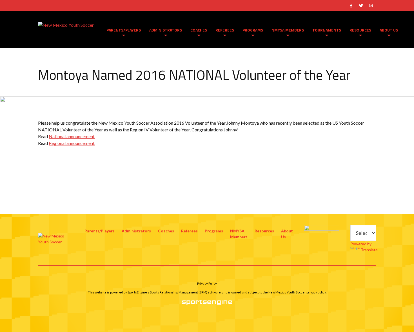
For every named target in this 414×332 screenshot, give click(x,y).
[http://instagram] (371, 5)
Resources (360, 30)
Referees (224, 30)
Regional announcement (72, 143)
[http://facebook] (351, 5)
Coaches (198, 30)
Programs (252, 30)
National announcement (72, 136)
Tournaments (326, 30)
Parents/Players (123, 30)
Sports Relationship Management (174, 292)
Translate (369, 249)
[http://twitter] (361, 5)
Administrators (165, 30)
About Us (389, 30)
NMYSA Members (287, 30)
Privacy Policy (207, 283)
